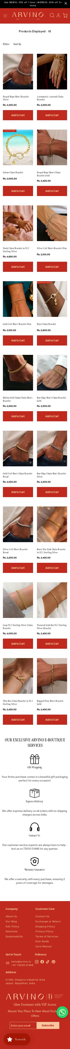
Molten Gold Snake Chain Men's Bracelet (17, 399)
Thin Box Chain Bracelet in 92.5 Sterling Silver (18, 703)
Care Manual (43, 946)
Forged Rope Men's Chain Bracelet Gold (48, 174)
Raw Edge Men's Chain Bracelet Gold (51, 399)
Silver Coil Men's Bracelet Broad (15, 551)
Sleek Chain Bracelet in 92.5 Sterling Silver (16, 250)
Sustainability (14, 936)
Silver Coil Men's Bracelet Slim (52, 248)
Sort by (17, 44)
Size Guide (42, 941)
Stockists (12, 931)
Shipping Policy (45, 926)
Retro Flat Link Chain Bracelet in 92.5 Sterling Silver (51, 551)
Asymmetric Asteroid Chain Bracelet (50, 98)
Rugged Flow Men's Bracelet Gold (50, 703)
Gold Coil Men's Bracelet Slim (17, 324)
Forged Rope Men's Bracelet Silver (16, 98)
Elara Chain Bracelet (46, 324)
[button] (5, 15)
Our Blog (11, 921)
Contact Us (42, 916)
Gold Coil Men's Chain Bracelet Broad (17, 475)
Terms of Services (46, 936)
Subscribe (48, 1025)
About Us (11, 916)
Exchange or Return (48, 921)
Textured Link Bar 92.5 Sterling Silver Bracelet (52, 627)
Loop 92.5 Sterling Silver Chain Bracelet (18, 627)
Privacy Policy (44, 931)
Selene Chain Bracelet (13, 172)
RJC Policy (12, 926)
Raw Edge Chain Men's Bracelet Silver (51, 475)
